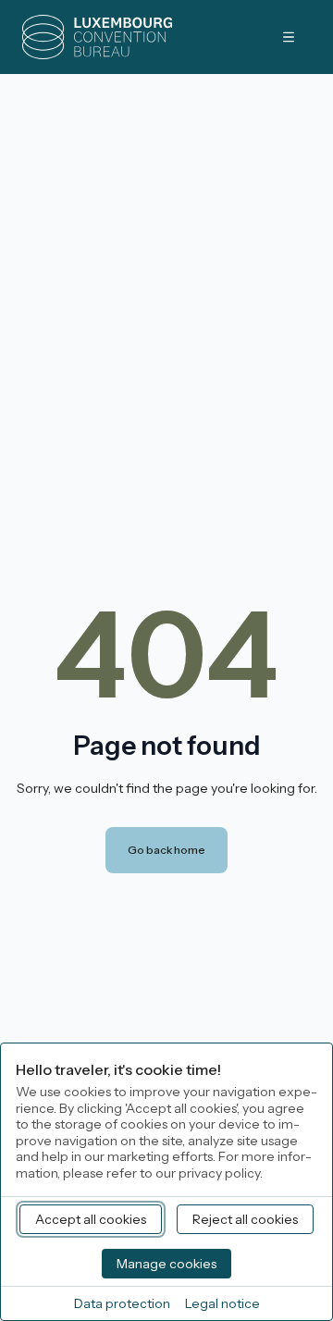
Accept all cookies (90, 1219)
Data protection (122, 1303)
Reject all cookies (245, 1219)
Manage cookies (166, 1263)
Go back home (166, 850)
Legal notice (222, 1303)
